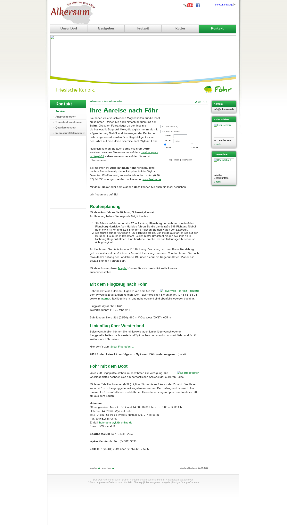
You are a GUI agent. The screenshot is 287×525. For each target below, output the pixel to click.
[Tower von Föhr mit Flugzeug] (179, 290)
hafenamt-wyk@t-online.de (115, 422)
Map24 (122, 268)
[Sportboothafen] (188, 372)
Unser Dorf (68, 28)
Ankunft (194, 148)
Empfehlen (106, 468)
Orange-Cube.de (190, 482)
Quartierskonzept (65, 127)
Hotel (176, 160)
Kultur (180, 28)
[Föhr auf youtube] (189, 5)
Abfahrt (167, 148)
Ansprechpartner (65, 116)
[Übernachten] (224, 165)
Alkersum (95, 101)
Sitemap (138, 482)
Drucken (93, 468)
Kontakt (217, 28)
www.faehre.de (152, 179)
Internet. (106, 298)
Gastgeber (106, 28)
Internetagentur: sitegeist (157, 482)
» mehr (217, 144)
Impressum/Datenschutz (70, 133)
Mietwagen (187, 160)
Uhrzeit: (168, 140)
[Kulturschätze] (224, 130)
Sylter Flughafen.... (122, 346)
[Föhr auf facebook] (199, 5)
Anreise (118, 101)
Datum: (167, 135)
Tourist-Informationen (68, 122)
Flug (170, 160)
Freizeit (143, 28)
